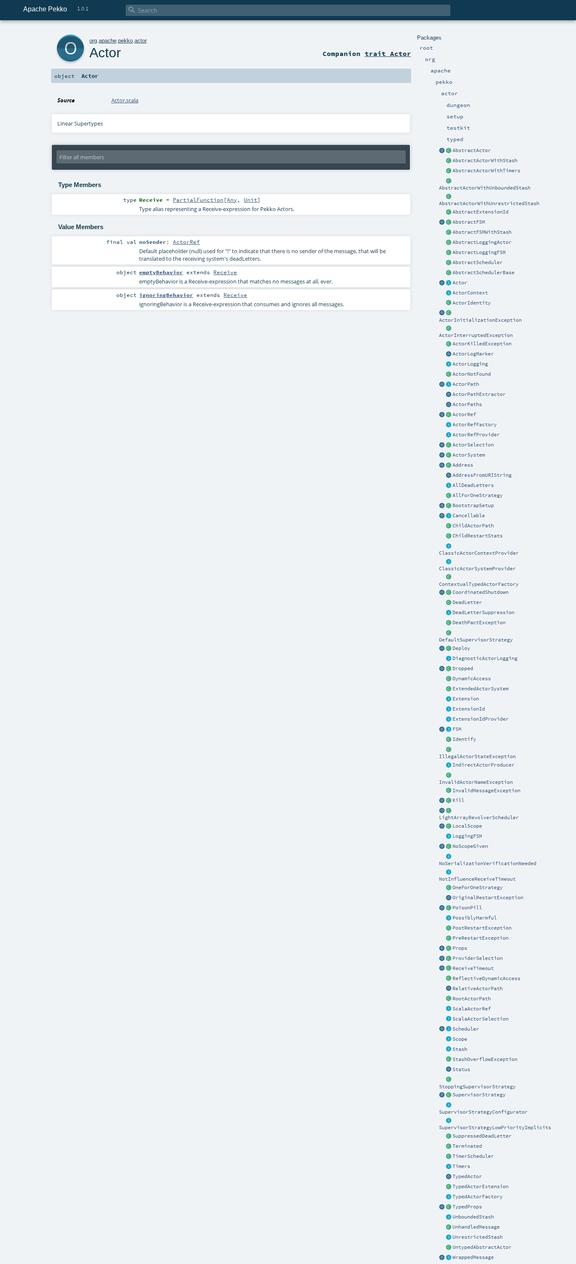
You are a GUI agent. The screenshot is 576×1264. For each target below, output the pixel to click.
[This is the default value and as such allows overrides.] (448, 846)
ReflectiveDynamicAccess (486, 978)
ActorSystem (468, 455)
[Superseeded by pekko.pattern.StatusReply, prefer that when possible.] (448, 1069)
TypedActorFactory (477, 1197)
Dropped (462, 668)
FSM (456, 729)
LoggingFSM (467, 836)
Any (232, 199)
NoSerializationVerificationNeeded (487, 863)
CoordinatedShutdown (480, 592)
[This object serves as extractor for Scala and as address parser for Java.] (448, 475)
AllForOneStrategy (477, 495)
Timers (461, 1166)
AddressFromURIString (481, 475)
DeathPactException (479, 622)
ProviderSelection (477, 958)
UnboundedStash (473, 1217)
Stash (459, 1049)
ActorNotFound (471, 374)
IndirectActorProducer (483, 765)
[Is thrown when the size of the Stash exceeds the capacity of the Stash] (448, 1059)
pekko (125, 40)
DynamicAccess (471, 678)
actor (141, 40)
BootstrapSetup (473, 505)
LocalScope (467, 826)
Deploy (461, 648)
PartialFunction (198, 199)
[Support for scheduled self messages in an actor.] (448, 1156)
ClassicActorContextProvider (479, 553)
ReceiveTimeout (473, 968)
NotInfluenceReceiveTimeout (477, 879)
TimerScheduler (473, 1156)
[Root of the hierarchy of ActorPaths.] (448, 999)
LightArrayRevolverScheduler (479, 817)
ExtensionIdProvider (480, 719)
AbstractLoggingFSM (479, 252)
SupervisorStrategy (479, 1095)
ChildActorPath (473, 526)
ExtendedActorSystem (480, 689)
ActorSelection (473, 445)
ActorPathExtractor (479, 394)
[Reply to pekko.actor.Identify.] (448, 303)
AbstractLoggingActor (481, 242)
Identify (464, 739)
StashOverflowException (484, 1059)
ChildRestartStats (477, 536)
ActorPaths (467, 404)
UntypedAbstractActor (481, 1247)
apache (107, 40)
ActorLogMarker (473, 354)
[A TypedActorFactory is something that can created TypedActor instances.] (448, 1197)
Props (459, 948)
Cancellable (468, 515)
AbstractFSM (468, 222)
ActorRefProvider (476, 435)
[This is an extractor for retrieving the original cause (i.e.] (448, 898)
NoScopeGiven (470, 846)
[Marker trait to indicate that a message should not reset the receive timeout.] (448, 872)
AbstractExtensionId (480, 212)
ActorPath (465, 384)
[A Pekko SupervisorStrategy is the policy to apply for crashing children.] (448, 1095)
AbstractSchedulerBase (483, 272)
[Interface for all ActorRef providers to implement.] (448, 435)
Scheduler (465, 1029)
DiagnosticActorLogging (484, 658)
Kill (458, 800)
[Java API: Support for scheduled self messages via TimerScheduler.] (448, 171)
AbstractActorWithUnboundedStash (484, 188)
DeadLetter (467, 602)
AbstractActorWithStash (484, 160)
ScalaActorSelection (480, 1019)
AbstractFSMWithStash (481, 232)
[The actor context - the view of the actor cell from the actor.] (448, 293)
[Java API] (448, 404)
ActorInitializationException (480, 320)
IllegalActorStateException (477, 756)
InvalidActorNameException (476, 782)
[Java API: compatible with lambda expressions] (442, 150)
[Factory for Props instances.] (442, 948)
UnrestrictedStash (477, 1237)
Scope (459, 1039)
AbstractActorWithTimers (486, 171)
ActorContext (470, 293)
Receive (225, 272)
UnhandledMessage (476, 1227)
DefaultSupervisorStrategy (476, 640)
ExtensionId (468, 709)
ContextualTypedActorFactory (479, 584)
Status (461, 1069)
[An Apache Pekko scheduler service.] (448, 262)
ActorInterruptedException (476, 335)
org (93, 40)
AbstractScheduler (477, 262)
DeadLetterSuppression (483, 612)
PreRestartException (480, 938)
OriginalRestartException (487, 898)
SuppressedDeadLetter (481, 1136)
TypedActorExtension (480, 1186)
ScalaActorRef (471, 1009)
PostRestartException (481, 928)
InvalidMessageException (486, 791)
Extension (465, 699)
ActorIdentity (471, 303)
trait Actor (388, 53)
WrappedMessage (473, 1257)
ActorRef (464, 414)
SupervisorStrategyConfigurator (483, 1112)
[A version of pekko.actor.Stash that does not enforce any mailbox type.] (448, 1237)
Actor (459, 283)
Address (462, 465)
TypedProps (467, 1207)
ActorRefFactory (474, 425)
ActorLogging (470, 364)
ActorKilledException (481, 344)
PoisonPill (467, 908)
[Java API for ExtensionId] (448, 212)
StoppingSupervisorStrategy (477, 1087)
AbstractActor (471, 150)
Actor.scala (124, 100)
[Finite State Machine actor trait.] (448, 729)
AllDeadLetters (473, 485)
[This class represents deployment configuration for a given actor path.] (448, 648)
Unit (250, 199)
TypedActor (467, 1176)
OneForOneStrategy (477, 887)
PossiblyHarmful (474, 918)
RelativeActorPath (477, 988)
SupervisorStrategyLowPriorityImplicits (495, 1127)
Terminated (467, 1146)
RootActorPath (471, 999)
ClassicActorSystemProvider (477, 569)
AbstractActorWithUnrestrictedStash (489, 203)
